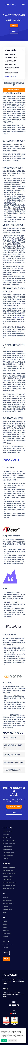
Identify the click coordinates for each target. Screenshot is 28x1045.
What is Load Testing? (9, 867)
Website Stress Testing (9, 873)
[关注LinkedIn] (15, 1005)
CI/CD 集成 (5, 936)
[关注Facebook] (10, 1005)
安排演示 (14, 31)
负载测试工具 (19, 317)
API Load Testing (7, 879)
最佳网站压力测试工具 (10, 76)
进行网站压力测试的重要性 (11, 73)
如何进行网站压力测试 (10, 64)
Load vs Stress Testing (9, 885)
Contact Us (6, 834)
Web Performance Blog (9, 840)
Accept (4, 1040)
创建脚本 (5, 924)
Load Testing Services (8, 852)
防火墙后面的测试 (7, 933)
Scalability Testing (8, 876)
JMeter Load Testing (8, 888)
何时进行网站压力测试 (10, 61)
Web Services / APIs (8, 903)
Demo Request (7, 837)
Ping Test (5, 947)
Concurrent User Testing (9, 882)
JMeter (4, 912)
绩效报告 (5, 927)
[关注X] (13, 1005)
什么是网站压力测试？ (10, 54)
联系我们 (5, 996)
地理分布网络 (6, 930)
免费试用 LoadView (14, 89)
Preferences (12, 1040)
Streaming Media (7, 909)
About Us (5, 858)
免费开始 (14, 25)
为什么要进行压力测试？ (11, 57)
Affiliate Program (7, 846)
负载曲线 (5, 921)
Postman (5, 906)
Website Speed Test (8, 945)
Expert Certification (8, 855)
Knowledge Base (7, 831)
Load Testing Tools (8, 870)
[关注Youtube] (18, 1005)
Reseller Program (7, 849)
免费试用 (6, 959)
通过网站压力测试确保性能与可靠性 (12, 68)
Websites (5, 897)
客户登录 (6, 953)
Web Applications (7, 900)
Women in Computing (9, 843)
